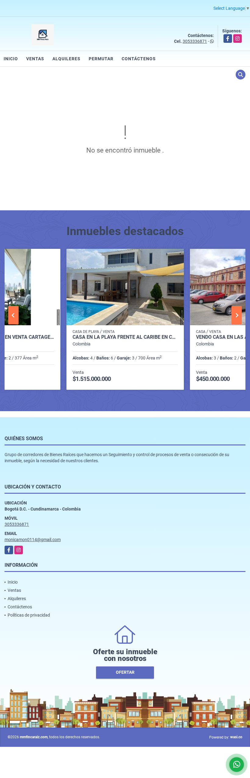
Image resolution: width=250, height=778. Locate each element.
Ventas (35, 58)
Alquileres (66, 58)
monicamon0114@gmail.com (33, 539)
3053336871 (195, 41)
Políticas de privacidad (29, 615)
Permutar (101, 58)
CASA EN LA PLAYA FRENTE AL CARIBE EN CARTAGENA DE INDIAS (125, 337)
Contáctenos (139, 58)
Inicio (11, 58)
